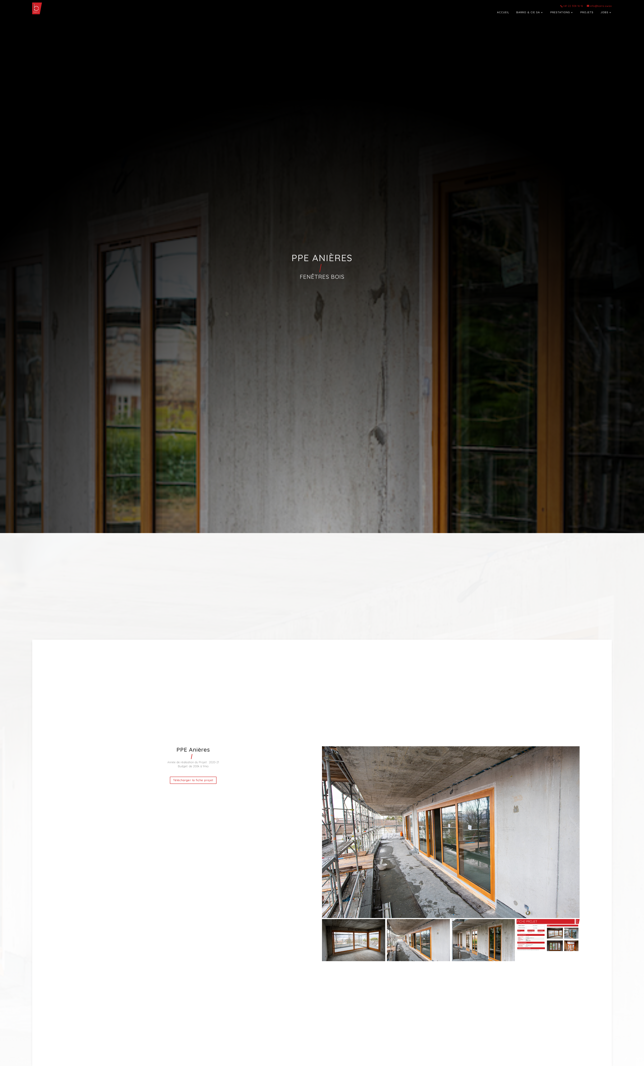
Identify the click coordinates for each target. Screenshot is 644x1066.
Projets (587, 12)
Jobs (604, 12)
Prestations (560, 12)
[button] (450, 914)
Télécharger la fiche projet (193, 780)
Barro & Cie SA (528, 12)
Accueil (503, 12)
